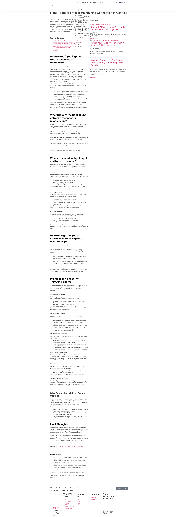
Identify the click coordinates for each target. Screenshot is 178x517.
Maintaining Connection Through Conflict (62, 46)
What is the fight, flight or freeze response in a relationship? (66, 40)
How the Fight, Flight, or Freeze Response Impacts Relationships (67, 44)
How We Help (80, 26)
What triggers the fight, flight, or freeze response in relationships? (67, 42)
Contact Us (80, 37)
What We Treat (81, 13)
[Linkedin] (108, 506)
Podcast (80, 46)
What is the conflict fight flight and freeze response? (64, 43)
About (79, 10)
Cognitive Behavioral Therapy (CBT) (87, 35)
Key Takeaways (56, 50)
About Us (79, 6)
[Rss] (112, 506)
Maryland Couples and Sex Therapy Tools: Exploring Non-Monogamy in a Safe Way (107, 62)
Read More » (93, 56)
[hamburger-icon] (127, 6)
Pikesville (80, 40)
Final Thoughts (56, 49)
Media (78, 42)
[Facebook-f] (104, 506)
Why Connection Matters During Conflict (61, 47)
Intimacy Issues (82, 24)
